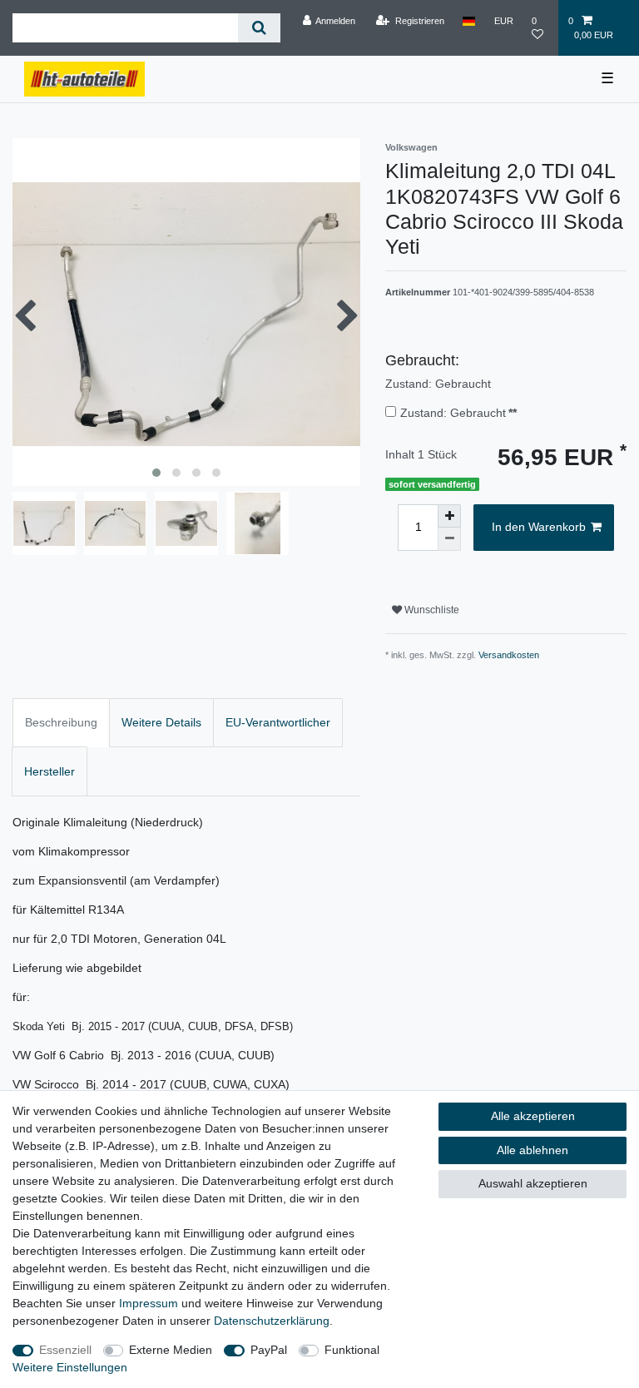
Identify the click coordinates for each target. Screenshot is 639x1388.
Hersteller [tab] (49, 771)
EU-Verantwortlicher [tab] (277, 722)
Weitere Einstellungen (69, 1367)
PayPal (268, 1349)
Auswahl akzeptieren (532, 1183)
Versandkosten (508, 655)
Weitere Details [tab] (161, 722)
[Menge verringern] (449, 539)
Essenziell (65, 1349)
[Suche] (259, 27)
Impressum (148, 1303)
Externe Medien (170, 1349)
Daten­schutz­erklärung (271, 1320)
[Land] (468, 21)
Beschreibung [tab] (61, 722)
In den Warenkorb (539, 526)
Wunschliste (430, 610)
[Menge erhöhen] (449, 516)
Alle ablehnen (532, 1150)
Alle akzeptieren (533, 1116)
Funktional (351, 1349)
